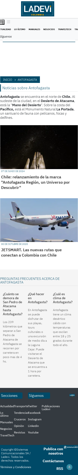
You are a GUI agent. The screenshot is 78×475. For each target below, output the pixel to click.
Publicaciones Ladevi (51, 407)
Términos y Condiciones (15, 467)
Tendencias (21, 413)
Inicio (7, 79)
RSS (59, 468)
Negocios (49, 29)
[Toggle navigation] (8, 22)
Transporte (21, 406)
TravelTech (64, 29)
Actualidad (7, 406)
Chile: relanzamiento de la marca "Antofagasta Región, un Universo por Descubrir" (35, 182)
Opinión (19, 426)
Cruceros (20, 419)
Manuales (34, 29)
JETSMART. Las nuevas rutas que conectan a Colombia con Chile (31, 252)
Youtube (33, 432)
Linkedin (33, 426)
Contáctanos (53, 460)
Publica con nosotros (53, 451)
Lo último (19, 29)
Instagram (35, 419)
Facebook (34, 413)
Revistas (19, 432)
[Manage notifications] (69, 467)
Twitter (32, 406)
